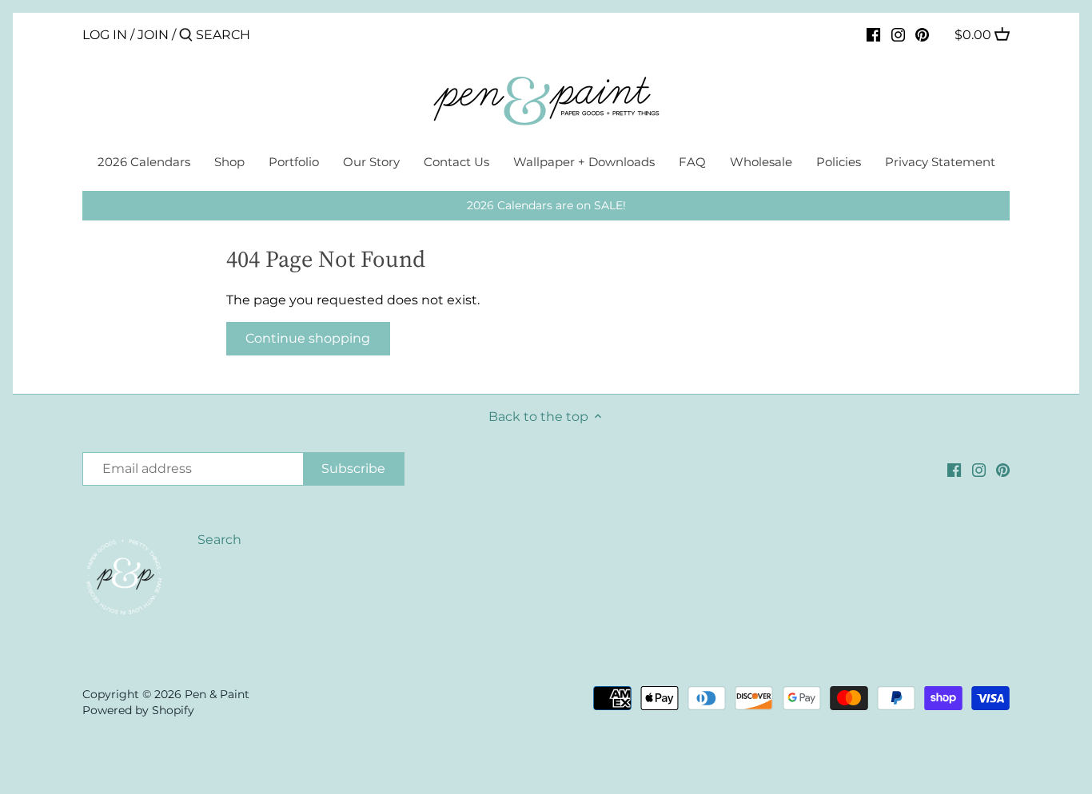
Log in (104, 34)
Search (219, 539)
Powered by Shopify (138, 710)
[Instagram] (898, 34)
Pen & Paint (217, 694)
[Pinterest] (922, 34)
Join (153, 34)
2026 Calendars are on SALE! (546, 205)
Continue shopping (307, 338)
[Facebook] (873, 34)
